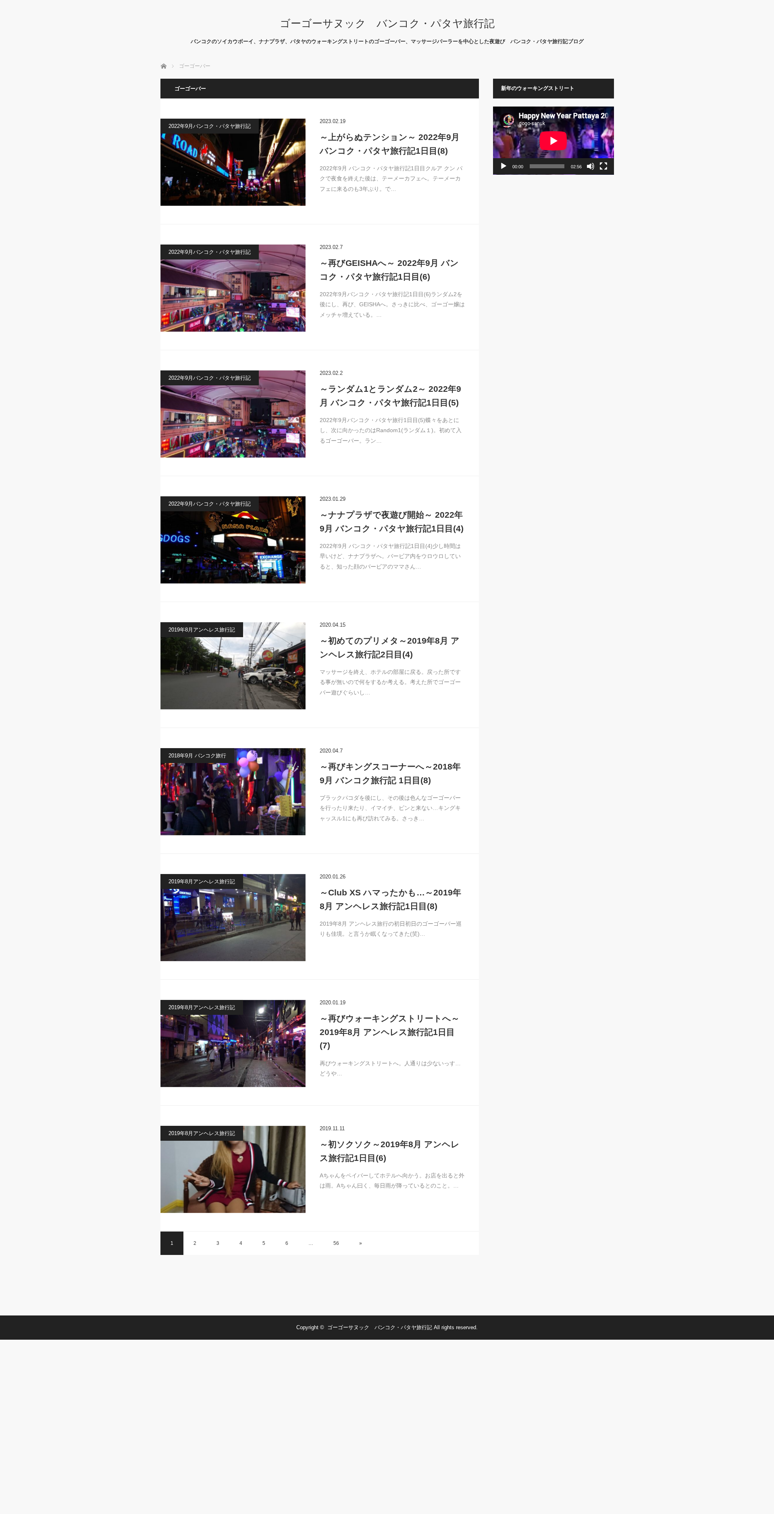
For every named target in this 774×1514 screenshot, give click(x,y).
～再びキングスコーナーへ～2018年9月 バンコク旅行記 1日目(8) (390, 773)
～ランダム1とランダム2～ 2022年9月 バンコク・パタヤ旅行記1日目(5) (390, 395)
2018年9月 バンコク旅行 (197, 756)
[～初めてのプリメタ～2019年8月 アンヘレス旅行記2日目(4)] (233, 665)
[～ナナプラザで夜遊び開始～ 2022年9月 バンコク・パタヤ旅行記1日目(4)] (233, 539)
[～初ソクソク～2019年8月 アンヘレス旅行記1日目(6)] (233, 1169)
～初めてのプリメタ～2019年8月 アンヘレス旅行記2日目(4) (390, 647)
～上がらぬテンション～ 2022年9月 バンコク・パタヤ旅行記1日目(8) (390, 143)
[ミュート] (591, 166)
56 (336, 1243)
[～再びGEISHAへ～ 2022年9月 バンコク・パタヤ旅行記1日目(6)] (233, 288)
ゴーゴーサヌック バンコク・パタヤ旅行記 (387, 23)
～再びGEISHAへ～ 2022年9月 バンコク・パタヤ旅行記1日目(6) (389, 269)
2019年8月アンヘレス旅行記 (202, 630)
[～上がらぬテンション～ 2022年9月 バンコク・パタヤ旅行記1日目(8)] (233, 162)
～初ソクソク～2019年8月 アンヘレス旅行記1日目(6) (390, 1151)
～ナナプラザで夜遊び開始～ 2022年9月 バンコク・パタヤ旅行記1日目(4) (392, 521)
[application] (553, 141)
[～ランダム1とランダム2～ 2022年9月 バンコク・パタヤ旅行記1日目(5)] (233, 414)
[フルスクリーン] (603, 166)
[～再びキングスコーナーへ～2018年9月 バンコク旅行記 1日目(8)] (233, 791)
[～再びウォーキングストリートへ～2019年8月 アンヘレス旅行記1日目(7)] (233, 1043)
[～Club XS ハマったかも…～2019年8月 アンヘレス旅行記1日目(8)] (233, 917)
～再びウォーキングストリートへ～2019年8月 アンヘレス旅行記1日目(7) (390, 1032)
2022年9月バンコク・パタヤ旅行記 (210, 126)
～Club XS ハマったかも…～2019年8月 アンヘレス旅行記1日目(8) (390, 899)
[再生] (503, 166)
